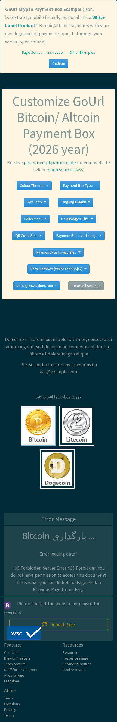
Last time (11, 681)
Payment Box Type (78, 185)
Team (8, 698)
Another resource (77, 663)
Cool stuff (12, 652)
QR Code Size (26, 235)
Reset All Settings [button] (86, 285)
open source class (65, 170)
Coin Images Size (75, 218)
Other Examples (82, 52)
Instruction (56, 52)
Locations (12, 703)
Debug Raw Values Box (35, 285)
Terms (9, 715)
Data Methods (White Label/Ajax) (56, 268)
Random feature (17, 658)
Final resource (74, 669)
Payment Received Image (77, 235)
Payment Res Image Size (56, 252)
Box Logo (35, 202)
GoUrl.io (58, 63)
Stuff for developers (20, 669)
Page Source (32, 52)
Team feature (15, 663)
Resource (70, 652)
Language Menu (74, 202)
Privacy (10, 709)
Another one (14, 675)
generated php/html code (50, 163)
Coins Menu (33, 218)
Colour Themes (32, 185)
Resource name (75, 658)
